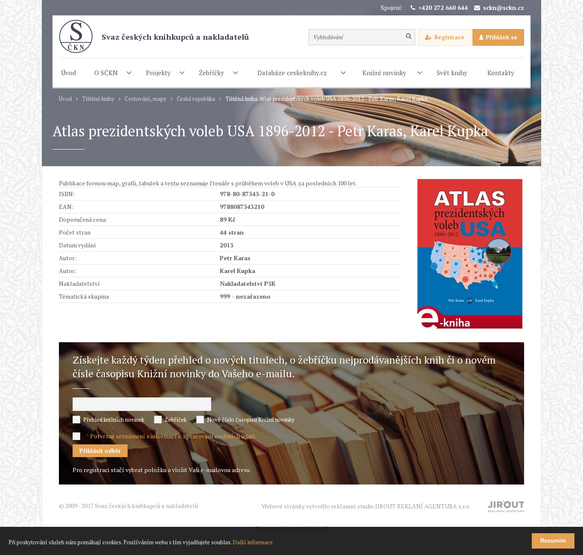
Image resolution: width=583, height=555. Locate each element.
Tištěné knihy (98, 99)
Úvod (65, 99)
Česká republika (196, 99)
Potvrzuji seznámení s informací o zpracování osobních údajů (172, 436)
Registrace (449, 37)
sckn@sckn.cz (503, 7)
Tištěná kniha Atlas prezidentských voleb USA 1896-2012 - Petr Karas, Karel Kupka (326, 99)
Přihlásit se (501, 37)
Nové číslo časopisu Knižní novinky (250, 419)
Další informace (253, 542)
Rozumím (553, 540)
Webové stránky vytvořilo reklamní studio (366, 506)
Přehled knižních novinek (113, 419)
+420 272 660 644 (443, 7)
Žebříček (176, 419)
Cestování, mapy (145, 99)
